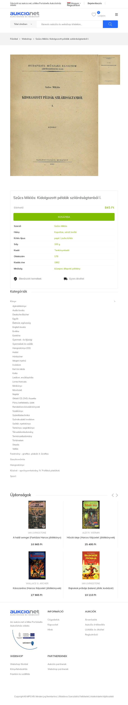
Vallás (15, 449)
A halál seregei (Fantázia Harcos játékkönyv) (37, 537)
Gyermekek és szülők (22, 344)
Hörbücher (17, 356)
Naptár (15, 394)
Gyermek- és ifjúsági (22, 339)
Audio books (18, 310)
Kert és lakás (18, 369)
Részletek (37, 551)
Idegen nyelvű (19, 360)
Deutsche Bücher (20, 314)
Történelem (17, 440)
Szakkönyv (17, 411)
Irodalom (16, 365)
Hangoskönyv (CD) (21, 348)
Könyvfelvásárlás (18, 669)
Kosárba (64, 216)
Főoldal (14, 38)
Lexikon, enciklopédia (22, 377)
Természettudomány (22, 436)
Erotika (15, 331)
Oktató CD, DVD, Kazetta (24, 398)
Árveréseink (91, 619)
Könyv (13, 301)
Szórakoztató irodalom (23, 419)
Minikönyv (17, 386)
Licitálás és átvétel (94, 629)
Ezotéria (16, 335)
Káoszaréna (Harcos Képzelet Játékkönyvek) (37, 588)
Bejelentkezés (95, 3)
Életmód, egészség (21, 323)
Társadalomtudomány (22, 432)
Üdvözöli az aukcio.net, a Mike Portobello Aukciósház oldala (35, 4)
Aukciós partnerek (57, 664)
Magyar (75, 3)
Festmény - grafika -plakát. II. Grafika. (29, 453)
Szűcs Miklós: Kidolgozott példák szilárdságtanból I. (62, 38)
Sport (13, 476)
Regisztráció (73, 5)
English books (19, 327)
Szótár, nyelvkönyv (21, 423)
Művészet (17, 390)
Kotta (14, 373)
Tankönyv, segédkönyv (23, 428)
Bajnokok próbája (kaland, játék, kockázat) (91, 588)
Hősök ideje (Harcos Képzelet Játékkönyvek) (91, 537)
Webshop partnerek (58, 669)
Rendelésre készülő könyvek (26, 407)
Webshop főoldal (19, 664)
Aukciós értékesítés (95, 624)
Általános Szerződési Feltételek (74, 696)
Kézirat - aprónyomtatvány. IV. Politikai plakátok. (35, 470)
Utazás (15, 444)
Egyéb (15, 318)
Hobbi (15, 352)
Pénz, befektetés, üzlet (23, 402)
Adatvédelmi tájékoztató (102, 696)
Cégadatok (53, 619)
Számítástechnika (21, 415)
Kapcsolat (53, 624)
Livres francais (19, 381)
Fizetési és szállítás (20, 674)
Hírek (50, 629)
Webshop (27, 38)
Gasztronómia (17, 459)
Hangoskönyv (17, 465)
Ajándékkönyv (19, 306)
